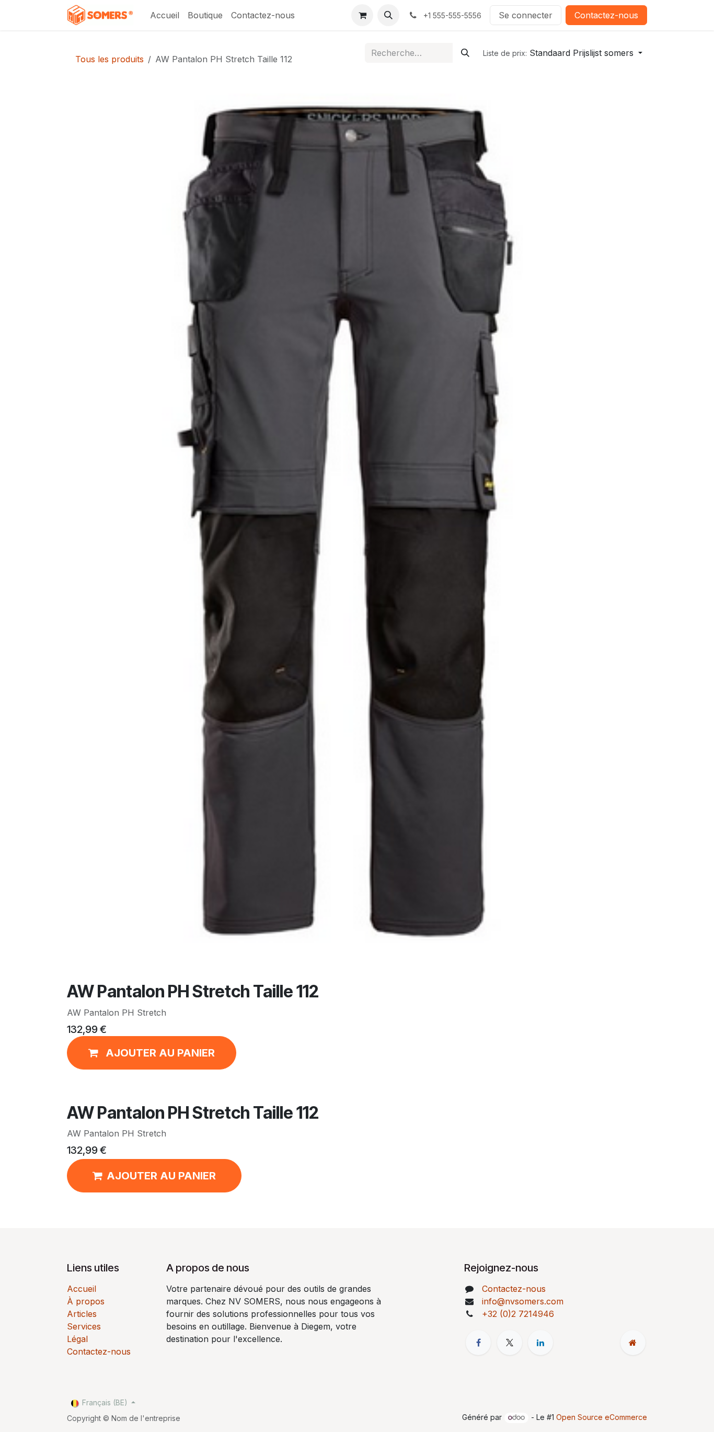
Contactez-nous (606, 15)
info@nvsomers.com (522, 1301)
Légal (77, 1339)
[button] (388, 15)
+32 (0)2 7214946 (518, 1314)
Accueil (81, 1288)
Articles (82, 1314)
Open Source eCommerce (601, 1417)
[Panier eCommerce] (362, 15)
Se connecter (525, 15)
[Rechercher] (465, 53)
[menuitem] (164, 15)
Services (84, 1326)
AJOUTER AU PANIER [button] (161, 1175)
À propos (86, 1301)
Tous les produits (109, 59)
